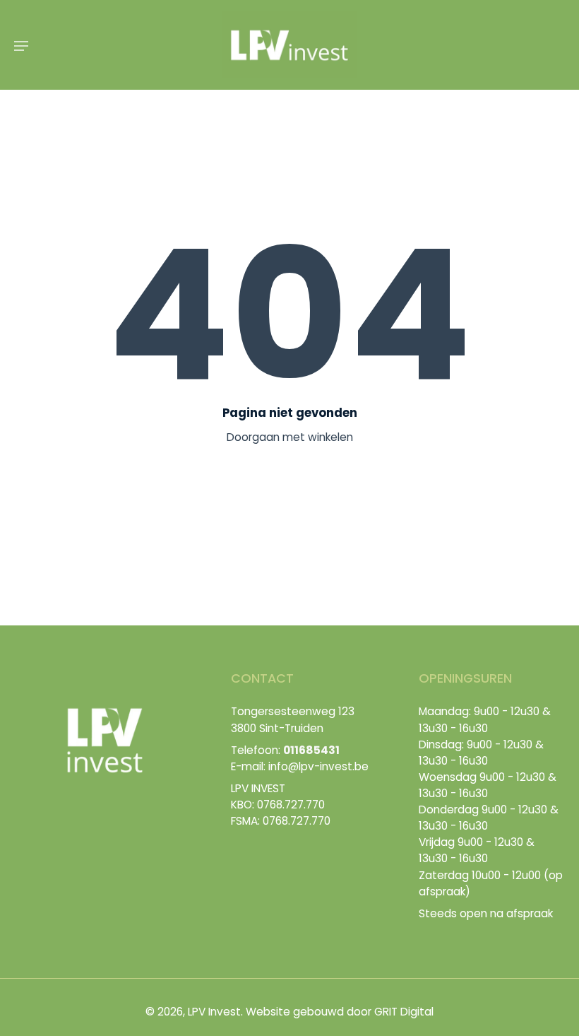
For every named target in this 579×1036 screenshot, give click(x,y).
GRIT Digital (404, 1011)
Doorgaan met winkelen (290, 437)
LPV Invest (214, 1011)
